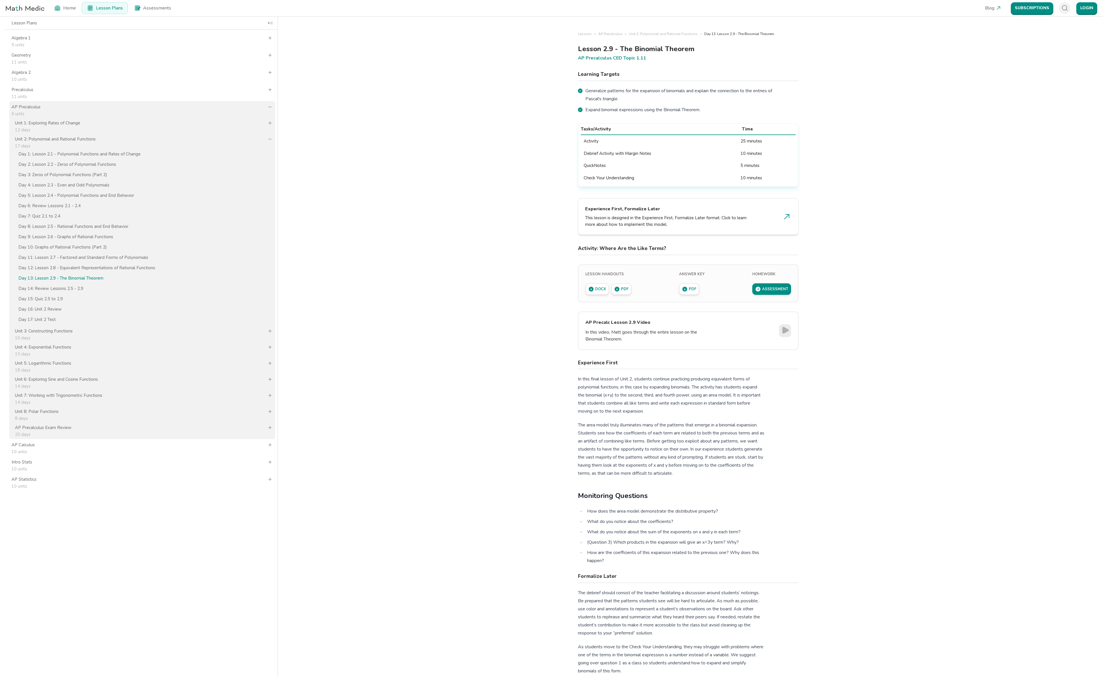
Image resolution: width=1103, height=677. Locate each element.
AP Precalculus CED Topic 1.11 (612, 58)
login (1086, 8)
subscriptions (1032, 8)
